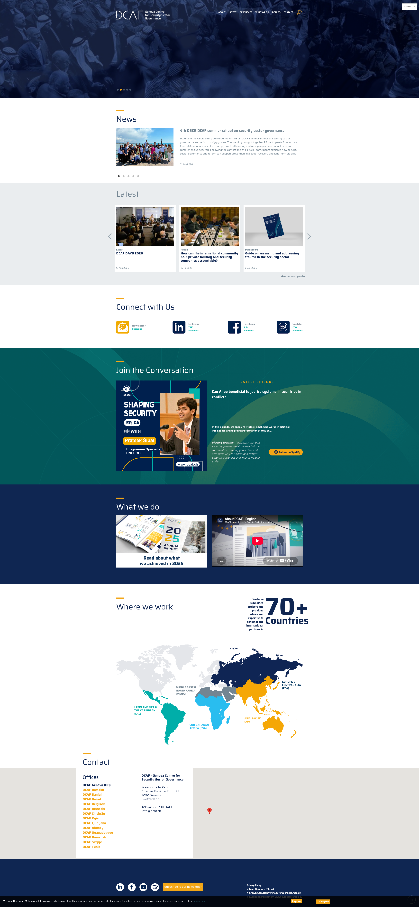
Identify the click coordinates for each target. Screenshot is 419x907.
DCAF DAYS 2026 (129, 253)
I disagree (323, 901)
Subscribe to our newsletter (183, 886)
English (407, 6)
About (222, 12)
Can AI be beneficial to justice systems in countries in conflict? (256, 394)
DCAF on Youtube (143, 887)
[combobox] (409, 6)
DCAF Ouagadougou (98, 832)
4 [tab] (133, 176)
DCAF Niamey (93, 827)
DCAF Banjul (92, 794)
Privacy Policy (253, 885)
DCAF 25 (276, 12)
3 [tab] (128, 176)
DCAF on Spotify (155, 887)
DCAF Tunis (91, 846)
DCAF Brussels (94, 808)
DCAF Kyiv (91, 818)
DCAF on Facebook (132, 887)
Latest (233, 12)
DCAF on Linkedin (120, 887)
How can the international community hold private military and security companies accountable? (209, 257)
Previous (108, 234)
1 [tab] (118, 176)
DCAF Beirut (92, 799)
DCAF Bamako (93, 789)
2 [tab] (123, 176)
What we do (262, 12)
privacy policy (200, 901)
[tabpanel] (209, 147)
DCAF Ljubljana (94, 822)
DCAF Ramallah (94, 837)
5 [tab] (138, 176)
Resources (246, 12)
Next (307, 234)
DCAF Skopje (92, 841)
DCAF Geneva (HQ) (97, 784)
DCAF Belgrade (94, 803)
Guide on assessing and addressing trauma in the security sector (272, 255)
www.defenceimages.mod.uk (285, 893)
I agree (296, 901)
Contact (288, 12)
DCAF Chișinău (94, 813)
